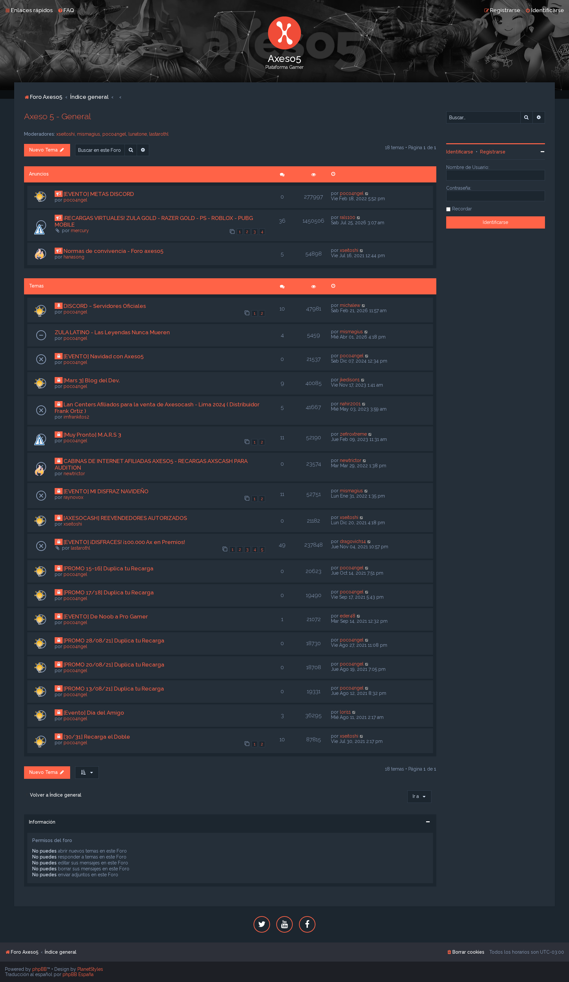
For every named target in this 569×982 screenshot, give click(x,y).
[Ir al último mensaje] (367, 193)
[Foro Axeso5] (284, 32)
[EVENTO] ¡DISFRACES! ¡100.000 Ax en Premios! (124, 542)
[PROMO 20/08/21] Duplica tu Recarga (114, 664)
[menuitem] (66, 10)
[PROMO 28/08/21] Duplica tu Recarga (114, 640)
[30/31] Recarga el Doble (97, 736)
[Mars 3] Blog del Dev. (92, 380)
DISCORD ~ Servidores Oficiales (105, 306)
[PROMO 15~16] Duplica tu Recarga (108, 568)
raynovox (73, 497)
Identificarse (459, 151)
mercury (80, 230)
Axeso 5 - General (57, 116)
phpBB (39, 969)
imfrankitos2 (76, 417)
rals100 (347, 217)
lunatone (137, 134)
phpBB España (78, 974)
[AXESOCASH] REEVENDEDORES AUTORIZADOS (125, 518)
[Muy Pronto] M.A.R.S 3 (92, 434)
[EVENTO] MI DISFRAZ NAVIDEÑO (106, 491)
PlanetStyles (90, 969)
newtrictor (74, 473)
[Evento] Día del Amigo (94, 712)
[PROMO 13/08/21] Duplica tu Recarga (114, 688)
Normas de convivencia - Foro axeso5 (113, 251)
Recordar (462, 208)
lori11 (345, 712)
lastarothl (159, 134)
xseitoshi (65, 134)
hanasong (74, 256)
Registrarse (492, 151)
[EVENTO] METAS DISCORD (99, 194)
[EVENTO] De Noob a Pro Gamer (106, 616)
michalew (350, 305)
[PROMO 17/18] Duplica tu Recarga (109, 592)
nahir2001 (350, 403)
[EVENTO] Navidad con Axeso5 (104, 356)
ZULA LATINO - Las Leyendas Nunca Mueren (112, 332)
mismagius (88, 134)
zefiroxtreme (353, 434)
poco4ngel (114, 134)
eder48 (347, 615)
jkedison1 (350, 379)
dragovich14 (353, 541)
